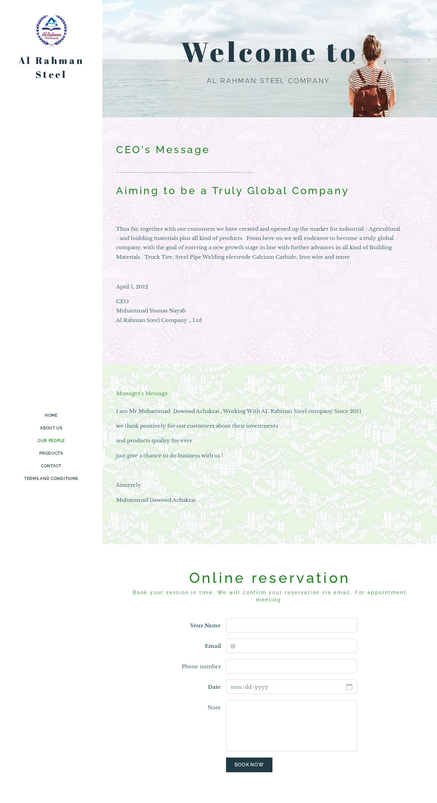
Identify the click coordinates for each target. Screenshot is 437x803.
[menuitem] (51, 415)
